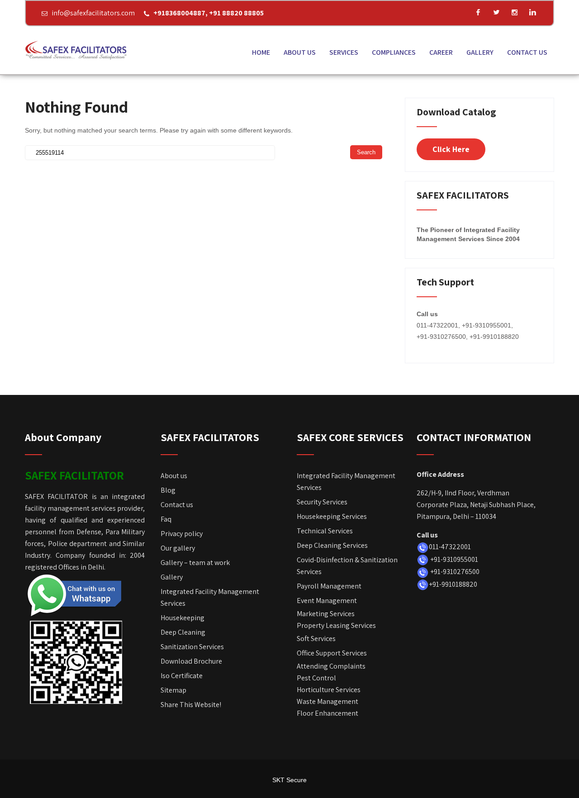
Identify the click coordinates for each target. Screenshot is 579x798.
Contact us (527, 52)
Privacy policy (182, 533)
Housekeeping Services (332, 516)
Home (261, 52)
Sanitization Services (192, 646)
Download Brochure (192, 661)
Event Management (327, 600)
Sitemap (173, 690)
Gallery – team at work (195, 562)
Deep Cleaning (183, 632)
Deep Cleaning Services (332, 545)
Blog (168, 490)
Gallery (480, 52)
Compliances (394, 52)
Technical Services (325, 531)
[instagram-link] (514, 12)
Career (441, 52)
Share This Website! (191, 704)
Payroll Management (329, 586)
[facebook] (478, 12)
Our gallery (178, 548)
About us (300, 52)
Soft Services (316, 638)
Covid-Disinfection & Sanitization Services (347, 565)
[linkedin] (532, 12)
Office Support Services (332, 653)
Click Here (451, 149)
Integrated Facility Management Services (210, 597)
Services (343, 52)
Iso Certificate (182, 675)
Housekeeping (182, 617)
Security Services (322, 502)
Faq (166, 519)
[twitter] (496, 12)
